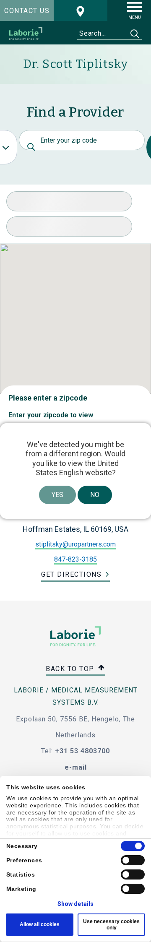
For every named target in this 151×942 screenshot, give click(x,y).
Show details (75, 903)
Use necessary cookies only (111, 924)
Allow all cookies (40, 924)
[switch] (133, 860)
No (94, 495)
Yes (57, 495)
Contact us (26, 11)
